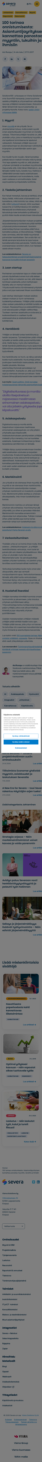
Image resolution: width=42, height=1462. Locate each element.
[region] (21, 731)
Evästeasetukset (21, 748)
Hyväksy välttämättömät (21, 736)
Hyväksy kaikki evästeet (21, 742)
